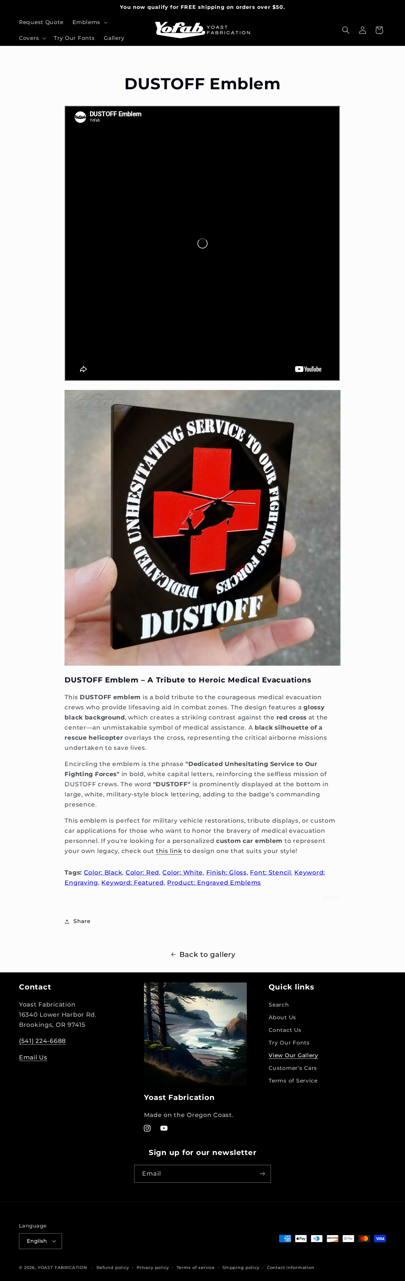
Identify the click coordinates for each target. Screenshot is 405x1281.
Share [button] (81, 921)
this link (169, 851)
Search (279, 1005)
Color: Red (142, 872)
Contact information (291, 1267)
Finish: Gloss (226, 872)
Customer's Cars (293, 1068)
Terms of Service (293, 1080)
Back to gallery (207, 954)
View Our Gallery (293, 1055)
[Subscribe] (262, 1174)
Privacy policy (153, 1267)
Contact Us (285, 1030)
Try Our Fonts (289, 1042)
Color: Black (103, 872)
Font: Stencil (270, 872)
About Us (282, 1017)
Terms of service (196, 1267)
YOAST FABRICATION (62, 1267)
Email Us (33, 1057)
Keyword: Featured (132, 882)
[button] (89, 22)
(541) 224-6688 (42, 1041)
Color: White (182, 872)
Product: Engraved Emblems (214, 882)
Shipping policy (240, 1267)
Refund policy (113, 1267)
